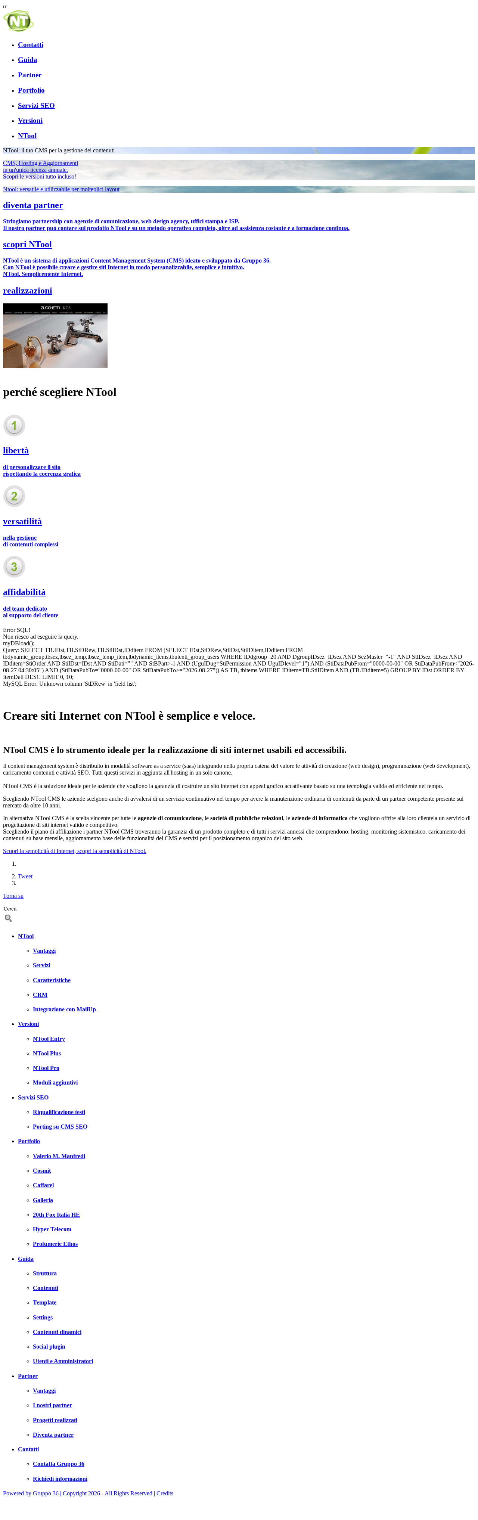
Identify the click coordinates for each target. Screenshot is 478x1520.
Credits (164, 1493)
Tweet (25, 876)
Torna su (13, 896)
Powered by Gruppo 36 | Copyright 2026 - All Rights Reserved (77, 1493)
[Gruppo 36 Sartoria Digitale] (30, 1513)
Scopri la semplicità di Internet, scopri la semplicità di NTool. (74, 851)
